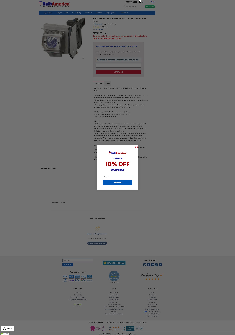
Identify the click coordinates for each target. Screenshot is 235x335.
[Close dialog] (136, 147)
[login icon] (140, 1)
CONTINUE (117, 182)
